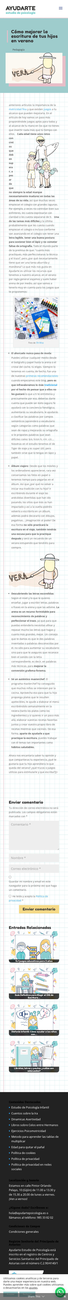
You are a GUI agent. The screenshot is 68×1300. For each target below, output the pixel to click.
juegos (47, 109)
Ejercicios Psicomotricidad (28, 1131)
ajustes (33, 1287)
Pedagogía (19, 49)
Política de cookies (23, 1153)
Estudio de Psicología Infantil (30, 1107)
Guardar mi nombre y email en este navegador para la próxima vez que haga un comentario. (33, 885)
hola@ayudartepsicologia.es (27, 1213)
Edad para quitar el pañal (27, 1147)
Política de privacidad (25, 1159)
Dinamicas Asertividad (26, 1119)
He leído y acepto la (28, 898)
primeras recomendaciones (42, 376)
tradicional (50, 385)
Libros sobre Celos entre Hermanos (34, 1125)
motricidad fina (18, 109)
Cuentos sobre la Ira (24, 1113)
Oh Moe (40, 342)
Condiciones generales (24, 1232)
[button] (60, 1292)
